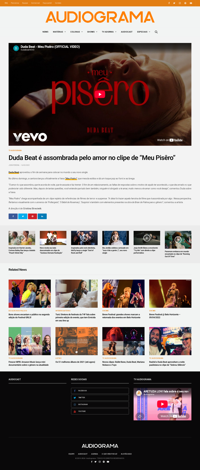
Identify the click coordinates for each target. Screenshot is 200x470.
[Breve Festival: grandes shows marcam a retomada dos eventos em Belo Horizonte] (123, 294)
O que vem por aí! (109, 454)
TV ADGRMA (108, 32)
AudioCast (126, 32)
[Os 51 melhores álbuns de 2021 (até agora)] (76, 341)
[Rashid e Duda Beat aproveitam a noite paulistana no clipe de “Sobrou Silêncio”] (170, 341)
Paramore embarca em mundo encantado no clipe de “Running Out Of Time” (177, 254)
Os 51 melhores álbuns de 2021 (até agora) (75, 362)
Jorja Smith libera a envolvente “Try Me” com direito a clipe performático (146, 250)
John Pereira (14, 165)
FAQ (6, 3)
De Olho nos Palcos (18, 311)
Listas (58, 358)
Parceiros (15, 3)
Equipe (25, 3)
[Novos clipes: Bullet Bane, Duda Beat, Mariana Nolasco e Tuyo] (123, 341)
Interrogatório (62, 311)
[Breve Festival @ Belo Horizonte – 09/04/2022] (170, 294)
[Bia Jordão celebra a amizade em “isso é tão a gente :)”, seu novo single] (115, 238)
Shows (91, 32)
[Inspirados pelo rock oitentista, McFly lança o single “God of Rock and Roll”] (84, 238)
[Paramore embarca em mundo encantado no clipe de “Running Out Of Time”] (178, 240)
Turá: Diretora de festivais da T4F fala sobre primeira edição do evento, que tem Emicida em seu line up (75, 317)
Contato (58, 3)
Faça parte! (47, 3)
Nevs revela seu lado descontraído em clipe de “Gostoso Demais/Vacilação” (51, 250)
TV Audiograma (15, 150)
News (45, 32)
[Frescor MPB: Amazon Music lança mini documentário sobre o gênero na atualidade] (30, 341)
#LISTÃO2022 (126, 454)
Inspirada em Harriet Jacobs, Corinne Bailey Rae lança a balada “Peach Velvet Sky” (22, 250)
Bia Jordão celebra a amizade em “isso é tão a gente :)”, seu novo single (115, 250)
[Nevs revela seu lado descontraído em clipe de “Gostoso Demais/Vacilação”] (53, 238)
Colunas (75, 32)
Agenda (94, 454)
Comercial (35, 3)
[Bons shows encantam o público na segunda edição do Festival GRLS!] (30, 294)
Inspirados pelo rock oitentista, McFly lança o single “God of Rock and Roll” (83, 250)
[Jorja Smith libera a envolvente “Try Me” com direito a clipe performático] (147, 238)
